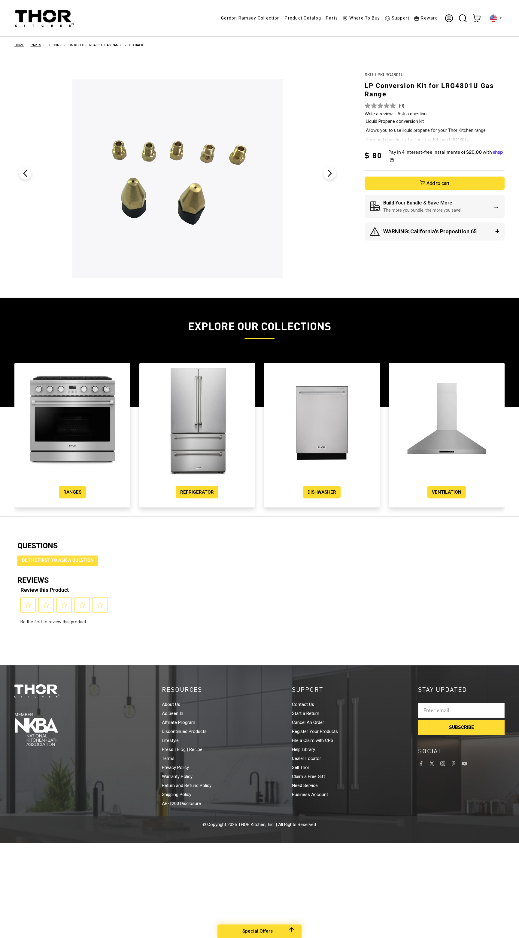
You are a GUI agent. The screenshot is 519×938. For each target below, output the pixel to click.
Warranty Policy (177, 776)
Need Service (305, 785)
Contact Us (303, 704)
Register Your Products (315, 731)
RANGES (72, 492)
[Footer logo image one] (48, 690)
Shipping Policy (176, 794)
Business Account (310, 794)
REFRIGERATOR (197, 492)
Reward (429, 18)
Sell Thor (300, 767)
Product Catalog (303, 18)
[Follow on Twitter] (432, 763)
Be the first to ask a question (58, 560)
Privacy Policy (175, 767)
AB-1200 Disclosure (181, 803)
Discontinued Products (184, 731)
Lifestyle (170, 740)
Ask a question (411, 113)
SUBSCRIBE (461, 727)
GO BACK (136, 45)
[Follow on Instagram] (443, 763)
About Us (171, 704)
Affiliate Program (178, 722)
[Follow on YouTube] (464, 763)
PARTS (36, 45)
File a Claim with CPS (312, 740)
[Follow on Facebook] (421, 763)
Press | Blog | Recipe (182, 749)
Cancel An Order (308, 722)
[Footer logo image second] (48, 729)
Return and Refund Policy (186, 785)
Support (401, 18)
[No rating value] (382, 106)
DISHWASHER (322, 492)
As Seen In (172, 713)
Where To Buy (364, 18)
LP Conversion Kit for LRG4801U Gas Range (85, 45)
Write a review (379, 113)
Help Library (303, 749)
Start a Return (305, 713)
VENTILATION (446, 492)
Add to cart (437, 183)
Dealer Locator (306, 758)
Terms (168, 758)
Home (19, 45)
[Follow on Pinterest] (454, 763)
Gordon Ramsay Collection (250, 18)
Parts (332, 18)
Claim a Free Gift (308, 776)
